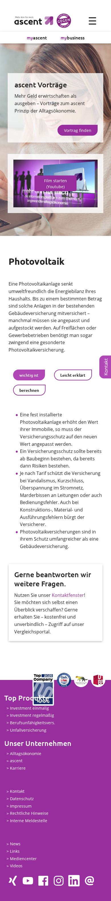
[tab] (29, 375)
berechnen (29, 390)
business (73, 37)
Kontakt (17, 791)
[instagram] (58, 880)
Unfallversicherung (28, 730)
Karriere (18, 768)
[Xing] (12, 880)
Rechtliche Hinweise (29, 813)
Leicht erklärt (72, 375)
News (15, 844)
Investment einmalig (29, 708)
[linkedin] (74, 880)
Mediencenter (23, 858)
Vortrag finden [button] (77, 130)
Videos (16, 866)
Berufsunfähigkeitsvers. (32, 722)
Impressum (21, 806)
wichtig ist (28, 375)
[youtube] (27, 880)
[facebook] (43, 880)
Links (15, 851)
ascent (37, 37)
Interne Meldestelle (28, 820)
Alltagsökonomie (25, 753)
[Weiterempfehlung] (89, 880)
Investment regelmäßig (32, 715)
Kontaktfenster (68, 595)
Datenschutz (22, 798)
